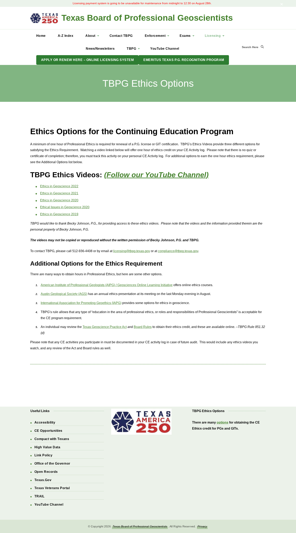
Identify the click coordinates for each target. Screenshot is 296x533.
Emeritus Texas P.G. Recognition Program (183, 60)
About (90, 35)
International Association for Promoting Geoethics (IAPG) (81, 303)
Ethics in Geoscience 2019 (59, 214)
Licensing (213, 35)
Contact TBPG (121, 35)
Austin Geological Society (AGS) (64, 294)
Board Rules (143, 327)
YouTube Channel (164, 48)
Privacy (202, 526)
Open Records (46, 471)
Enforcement (155, 35)
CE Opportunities (48, 430)
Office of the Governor (52, 463)
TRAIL (39, 496)
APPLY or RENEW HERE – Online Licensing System (87, 60)
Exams (185, 35)
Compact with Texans (51, 439)
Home (41, 35)
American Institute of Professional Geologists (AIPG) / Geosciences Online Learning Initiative (107, 285)
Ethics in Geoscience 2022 (59, 186)
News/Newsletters (100, 48)
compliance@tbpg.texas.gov (178, 251)
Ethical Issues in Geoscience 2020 (64, 207)
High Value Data (47, 447)
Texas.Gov (43, 480)
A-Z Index (65, 35)
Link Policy (43, 455)
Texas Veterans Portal (52, 488)
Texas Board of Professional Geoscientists (147, 18)
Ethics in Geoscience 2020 (59, 200)
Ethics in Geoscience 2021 (59, 193)
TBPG (131, 48)
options (222, 422)
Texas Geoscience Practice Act (105, 327)
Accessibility (44, 422)
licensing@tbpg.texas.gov (131, 251)
